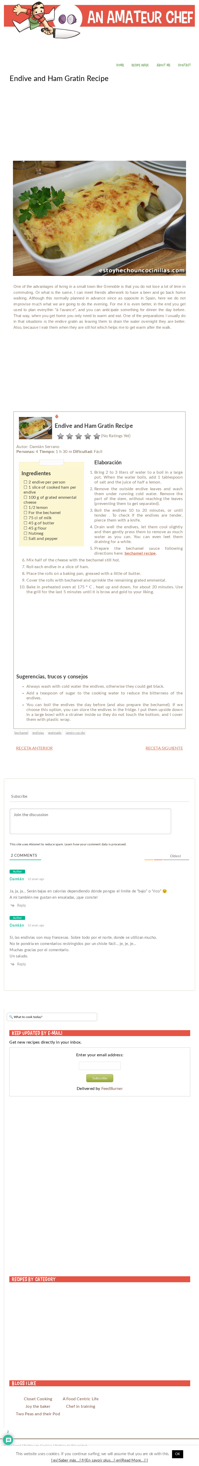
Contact (184, 65)
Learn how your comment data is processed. (95, 844)
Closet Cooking (38, 1399)
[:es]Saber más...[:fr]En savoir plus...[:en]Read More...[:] (99, 1460)
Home (120, 65)
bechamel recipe (140, 553)
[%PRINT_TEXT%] (57, 417)
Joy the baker (38, 1406)
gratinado (55, 732)
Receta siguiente (164, 748)
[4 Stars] (86, 436)
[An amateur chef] (99, 33)
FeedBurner (112, 1089)
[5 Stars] (95, 436)
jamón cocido (75, 732)
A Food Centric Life (81, 1399)
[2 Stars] (68, 436)
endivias (38, 732)
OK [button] (177, 1454)
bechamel (21, 732)
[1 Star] (59, 436)
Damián (17, 879)
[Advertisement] (99, 119)
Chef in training (80, 1406)
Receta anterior (34, 748)
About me (163, 65)
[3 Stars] (77, 436)
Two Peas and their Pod (38, 1414)
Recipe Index (140, 65)
